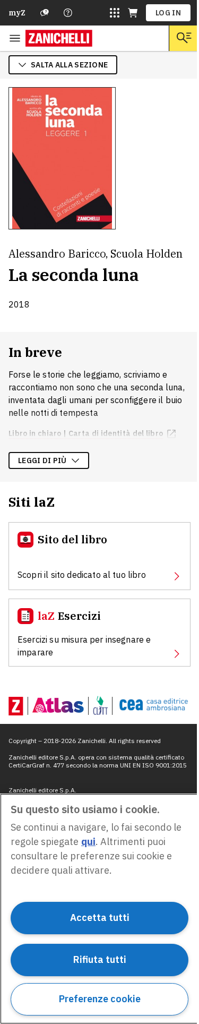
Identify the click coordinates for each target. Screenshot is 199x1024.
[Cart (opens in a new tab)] (132, 13)
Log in (168, 13)
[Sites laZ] (114, 13)
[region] (99, 908)
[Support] (44, 13)
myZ (16, 13)
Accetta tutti (99, 917)
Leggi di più (42, 460)
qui (88, 841)
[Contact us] (67, 13)
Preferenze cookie (100, 999)
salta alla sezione (69, 65)
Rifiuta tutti (99, 959)
